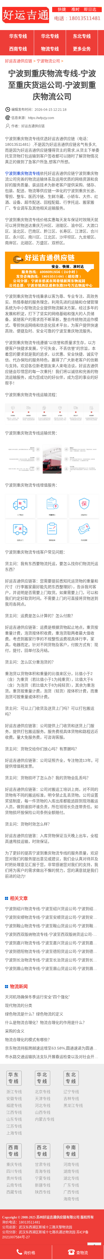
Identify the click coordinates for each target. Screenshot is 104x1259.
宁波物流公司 (48, 61)
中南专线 (71, 1150)
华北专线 (50, 36)
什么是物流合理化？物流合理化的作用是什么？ (46, 1022)
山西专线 (42, 1112)
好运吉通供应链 (18, 61)
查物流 (82, 1252)
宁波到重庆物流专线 (22, 173)
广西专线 (71, 1192)
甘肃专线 (42, 1164)
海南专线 (71, 1199)
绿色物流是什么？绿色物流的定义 (34, 1014)
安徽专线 (14, 1098)
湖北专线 (71, 1178)
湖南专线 (71, 1171)
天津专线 (42, 1098)
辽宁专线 (71, 1091)
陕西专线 (42, 1192)
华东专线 (18, 36)
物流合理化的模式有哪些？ (28, 1039)
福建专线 (14, 1105)
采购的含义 (14, 1031)
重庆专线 (14, 1164)
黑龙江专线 (73, 1105)
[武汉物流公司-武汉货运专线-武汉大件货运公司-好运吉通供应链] (25, 15)
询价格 (29, 1252)
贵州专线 (14, 1178)
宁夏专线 (42, 1178)
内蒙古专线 (44, 1119)
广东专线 (71, 1185)
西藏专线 (14, 1192)
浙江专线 (14, 1091)
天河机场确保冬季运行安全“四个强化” (37, 997)
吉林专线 (71, 1098)
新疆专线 (42, 1185)
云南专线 (14, 1185)
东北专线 (82, 36)
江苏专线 (14, 1126)
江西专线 (14, 1112)
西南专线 (18, 49)
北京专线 (42, 1091)
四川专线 (14, 1171)
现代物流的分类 (18, 1005)
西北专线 (42, 1150)
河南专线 (71, 1164)
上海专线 (14, 1133)
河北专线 (42, 1105)
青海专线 (42, 1171)
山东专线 (14, 1119)
